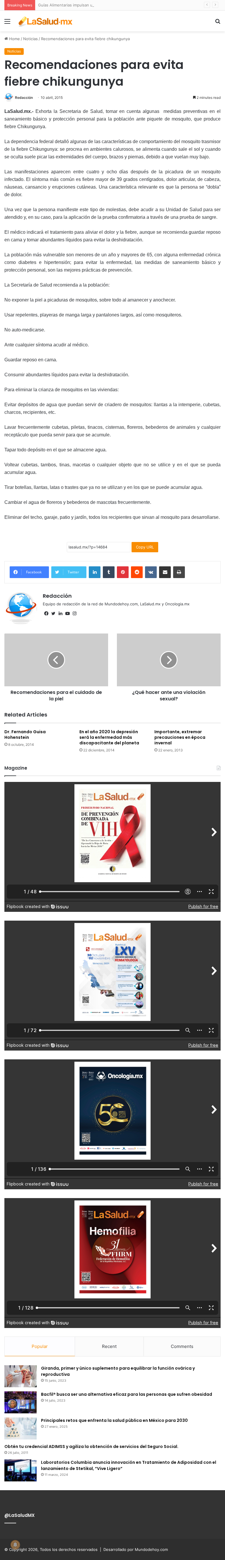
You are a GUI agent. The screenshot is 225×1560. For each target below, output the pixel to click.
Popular (40, 1346)
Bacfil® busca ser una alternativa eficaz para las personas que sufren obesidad (126, 1394)
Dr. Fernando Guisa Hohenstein (25, 734)
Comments (182, 1346)
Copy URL (145, 547)
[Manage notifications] (15, 1544)
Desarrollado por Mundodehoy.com (135, 1549)
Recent (109, 1346)
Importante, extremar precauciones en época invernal (179, 737)
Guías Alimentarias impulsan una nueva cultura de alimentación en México (105, 5)
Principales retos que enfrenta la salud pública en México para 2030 (114, 1420)
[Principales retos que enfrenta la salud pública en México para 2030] (20, 1428)
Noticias (30, 38)
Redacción (24, 97)
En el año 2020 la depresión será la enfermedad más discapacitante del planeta (109, 737)
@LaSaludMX (19, 1515)
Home (14, 38)
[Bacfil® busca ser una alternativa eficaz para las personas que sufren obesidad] (20, 1402)
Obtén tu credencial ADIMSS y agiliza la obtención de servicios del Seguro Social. (91, 1446)
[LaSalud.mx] (46, 21)
